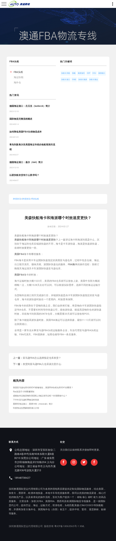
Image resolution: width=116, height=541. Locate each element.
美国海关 (81, 73)
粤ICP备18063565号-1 (66, 526)
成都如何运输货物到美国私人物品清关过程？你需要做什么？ (40, 396)
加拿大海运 (93, 79)
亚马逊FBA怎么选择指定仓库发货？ (42, 357)
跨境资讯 (17, 199)
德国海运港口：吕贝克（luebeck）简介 (29, 106)
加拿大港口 (65, 79)
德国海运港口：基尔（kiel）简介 (26, 162)
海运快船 (18, 77)
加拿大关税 (65, 73)
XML (82, 526)
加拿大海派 (82, 79)
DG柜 (74, 79)
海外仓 (17, 82)
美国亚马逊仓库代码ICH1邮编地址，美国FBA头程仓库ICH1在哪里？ (43, 387)
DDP (88, 73)
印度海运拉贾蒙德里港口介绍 (26, 408)
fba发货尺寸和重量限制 (23, 391)
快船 (74, 73)
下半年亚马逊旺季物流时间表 (26, 400)
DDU (94, 73)
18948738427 (22, 477)
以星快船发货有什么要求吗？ (24, 175)
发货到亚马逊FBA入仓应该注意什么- (42, 364)
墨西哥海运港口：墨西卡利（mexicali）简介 (33, 404)
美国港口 (101, 73)
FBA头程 (18, 72)
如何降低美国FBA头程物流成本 (25, 131)
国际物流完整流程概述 (20, 119)
